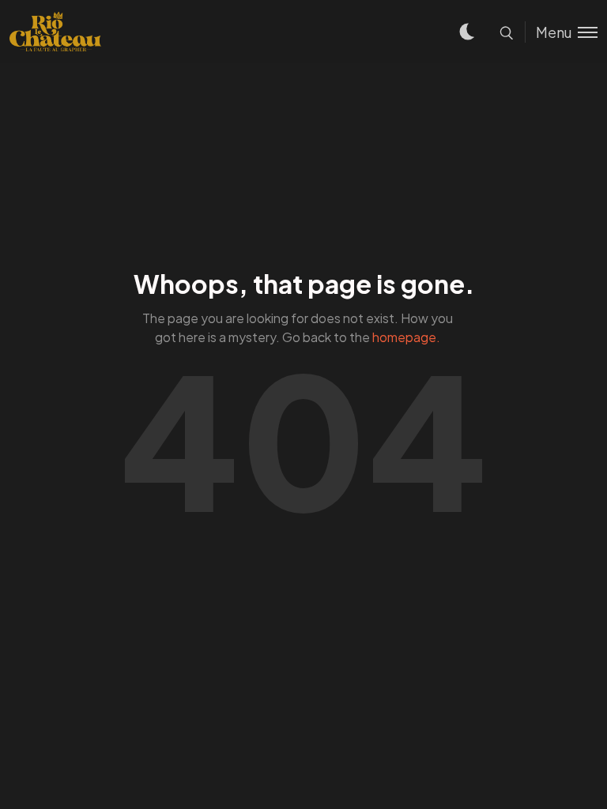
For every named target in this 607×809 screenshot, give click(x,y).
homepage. (406, 337)
